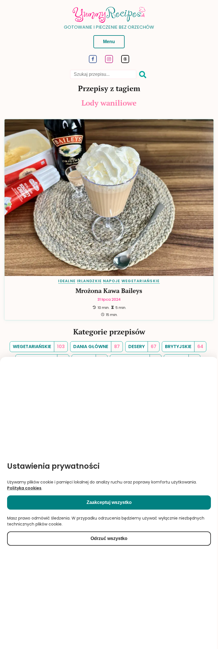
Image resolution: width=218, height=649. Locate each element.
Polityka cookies (24, 488)
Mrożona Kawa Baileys (109, 290)
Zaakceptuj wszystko (109, 502)
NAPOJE (111, 281)
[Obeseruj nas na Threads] (125, 61)
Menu (109, 41)
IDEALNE (67, 281)
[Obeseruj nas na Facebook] (93, 61)
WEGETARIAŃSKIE (140, 281)
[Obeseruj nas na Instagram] (109, 61)
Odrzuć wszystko (109, 538)
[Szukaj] (142, 75)
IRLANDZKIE (89, 281)
